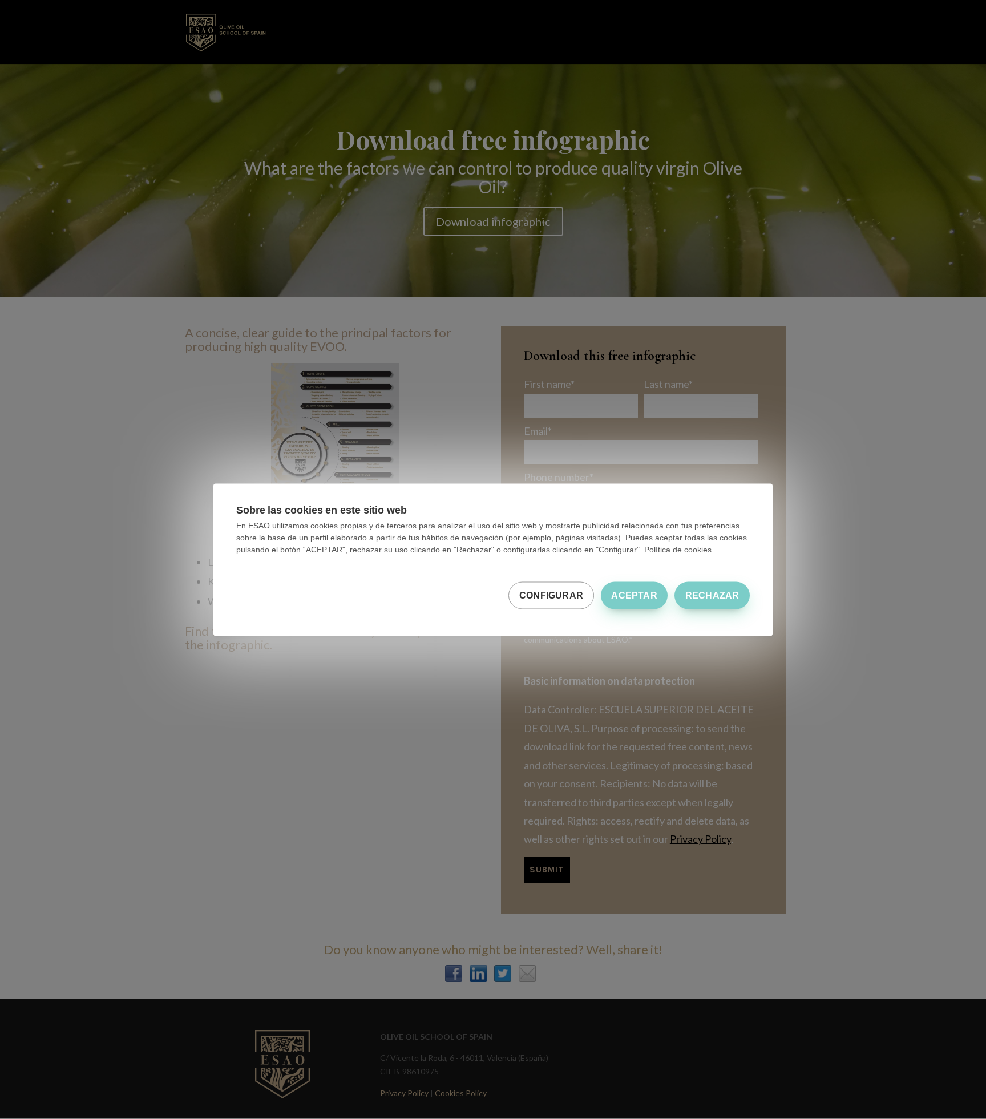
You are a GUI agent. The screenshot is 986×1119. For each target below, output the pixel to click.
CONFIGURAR (551, 595)
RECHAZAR (712, 595)
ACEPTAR (634, 595)
